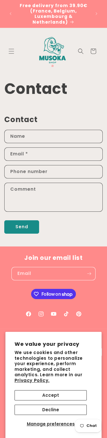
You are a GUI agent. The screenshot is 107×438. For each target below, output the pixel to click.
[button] (11, 51)
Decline (50, 410)
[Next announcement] (96, 13)
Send (21, 227)
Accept (50, 395)
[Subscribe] (89, 273)
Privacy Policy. (32, 380)
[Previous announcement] (10, 13)
